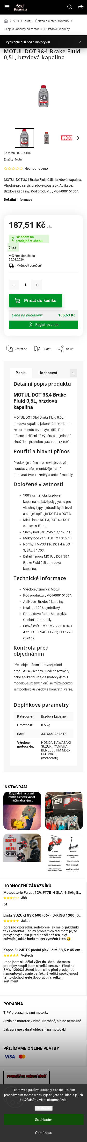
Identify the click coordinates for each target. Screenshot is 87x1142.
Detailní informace (18, 199)
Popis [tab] (21, 373)
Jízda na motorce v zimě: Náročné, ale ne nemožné (42, 1021)
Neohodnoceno (36, 168)
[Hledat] (70, 7)
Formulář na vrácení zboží (26, 1076)
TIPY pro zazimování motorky (25, 1012)
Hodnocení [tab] (47, 373)
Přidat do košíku (40, 300)
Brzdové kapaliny (54, 716)
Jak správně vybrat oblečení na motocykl (34, 1029)
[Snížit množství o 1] (14, 285)
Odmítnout (43, 1133)
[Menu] (7, 7)
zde (64, 1100)
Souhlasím (43, 1120)
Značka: (13, 159)
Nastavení (43, 1108)
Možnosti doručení (29, 265)
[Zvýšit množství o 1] (36, 285)
